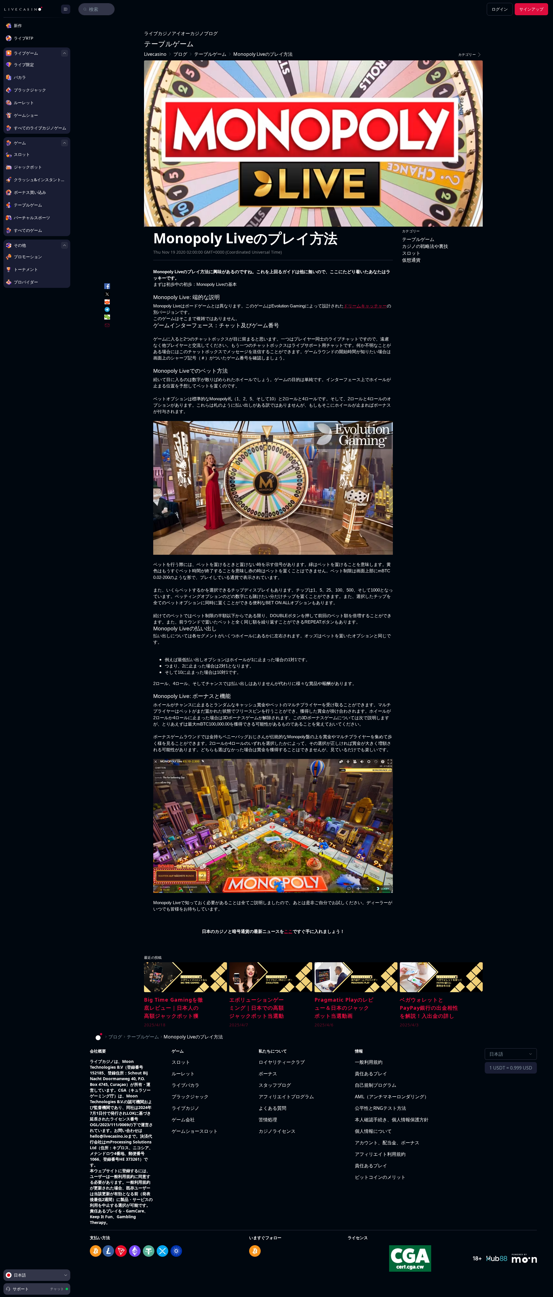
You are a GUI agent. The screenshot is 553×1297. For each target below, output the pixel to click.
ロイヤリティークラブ (282, 1062)
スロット (181, 1062)
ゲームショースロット (195, 1131)
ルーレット (183, 1073)
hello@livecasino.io (109, 1136)
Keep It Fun (101, 1216)
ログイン (500, 9)
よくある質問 (272, 1108)
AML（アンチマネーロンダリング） (392, 1096)
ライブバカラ (185, 1085)
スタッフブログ (275, 1085)
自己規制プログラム (375, 1085)
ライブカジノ (185, 1108)
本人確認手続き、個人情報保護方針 (392, 1119)
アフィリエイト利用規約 (380, 1154)
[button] (470, 54)
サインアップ (531, 9)
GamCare (135, 1211)
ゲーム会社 (183, 1119)
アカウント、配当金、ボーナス (387, 1142)
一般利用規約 (368, 1062)
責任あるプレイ (371, 1073)
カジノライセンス (277, 1131)
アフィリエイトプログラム (286, 1096)
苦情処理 (268, 1119)
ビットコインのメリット (380, 1177)
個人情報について (373, 1131)
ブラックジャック (190, 1096)
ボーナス (268, 1073)
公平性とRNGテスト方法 (380, 1108)
